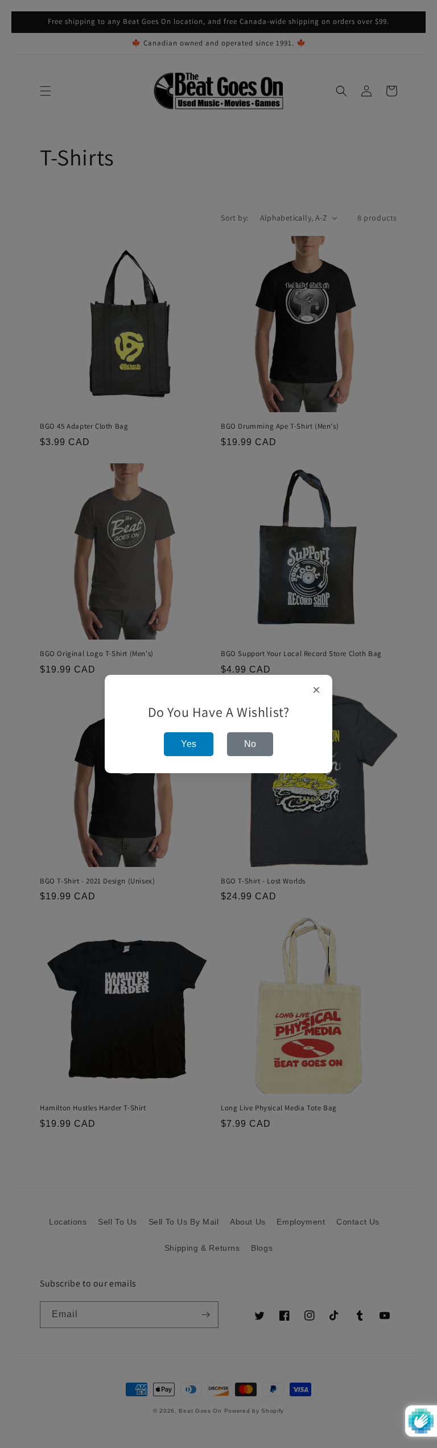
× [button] (316, 690)
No (250, 744)
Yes (188, 744)
